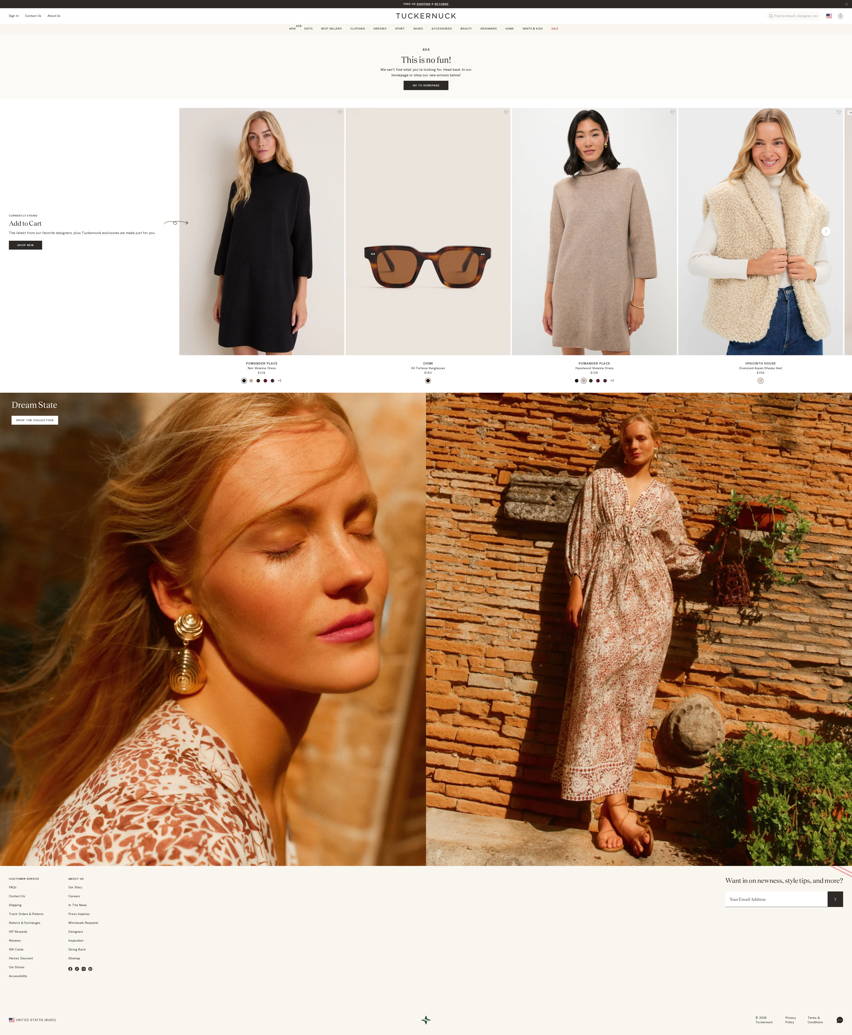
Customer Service (24, 878)
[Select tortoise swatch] (428, 380)
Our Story (75, 887)
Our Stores (16, 967)
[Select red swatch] (265, 380)
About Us (54, 16)
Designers (489, 28)
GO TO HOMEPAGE (426, 85)
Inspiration (75, 940)
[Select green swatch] (258, 380)
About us (76, 878)
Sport (400, 28)
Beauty (466, 28)
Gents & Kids (533, 28)
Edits (308, 28)
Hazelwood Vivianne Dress (594, 368)
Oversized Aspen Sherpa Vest (760, 368)
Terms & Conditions (815, 1020)
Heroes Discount (21, 958)
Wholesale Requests (83, 923)
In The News (77, 905)
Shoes (418, 28)
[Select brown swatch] (272, 380)
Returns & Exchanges (24, 923)
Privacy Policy (790, 1020)
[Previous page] (196, 231)
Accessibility (18, 976)
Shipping (15, 905)
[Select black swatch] (244, 380)
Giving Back (77, 949)
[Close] (846, 4)
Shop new (25, 245)
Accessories (442, 28)
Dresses (380, 28)
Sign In (14, 16)
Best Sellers (331, 28)
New (292, 28)
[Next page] (341, 362)
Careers (74, 896)
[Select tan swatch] (251, 380)
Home (509, 28)
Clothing (357, 28)
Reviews (15, 940)
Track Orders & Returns (26, 914)
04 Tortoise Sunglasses (428, 368)
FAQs (12, 887)
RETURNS (442, 4)
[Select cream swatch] (760, 380)
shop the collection (34, 420)
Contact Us (33, 16)
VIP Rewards (18, 932)
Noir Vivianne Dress (262, 368)
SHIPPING (424, 4)
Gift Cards (16, 949)
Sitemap (74, 958)
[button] (261, 357)
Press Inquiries (79, 914)
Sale (554, 28)
